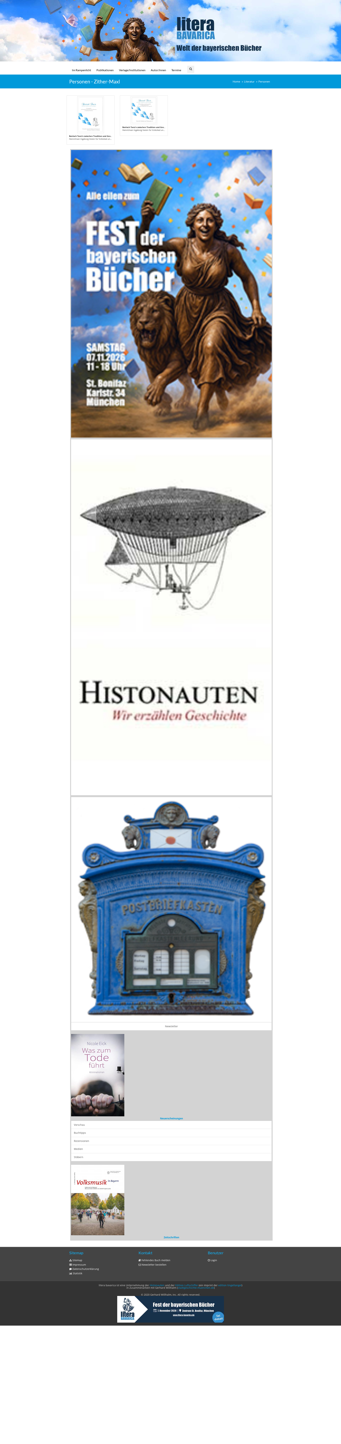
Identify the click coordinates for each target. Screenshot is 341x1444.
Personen (264, 81)
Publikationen (105, 70)
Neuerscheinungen (171, 1331)
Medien (78, 1361)
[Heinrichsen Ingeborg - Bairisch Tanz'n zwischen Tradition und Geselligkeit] (90, 114)
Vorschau (79, 1337)
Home (236, 81)
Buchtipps (80, 1345)
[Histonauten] (171, 293)
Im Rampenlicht (81, 70)
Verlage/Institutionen (132, 70)
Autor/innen (158, 70)
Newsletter (171, 1026)
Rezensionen (81, 1353)
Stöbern (78, 1369)
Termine (176, 70)
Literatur (249, 81)
